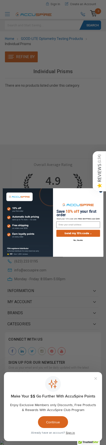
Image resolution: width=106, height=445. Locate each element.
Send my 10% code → (78, 233)
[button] (99, 171)
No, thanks (78, 240)
